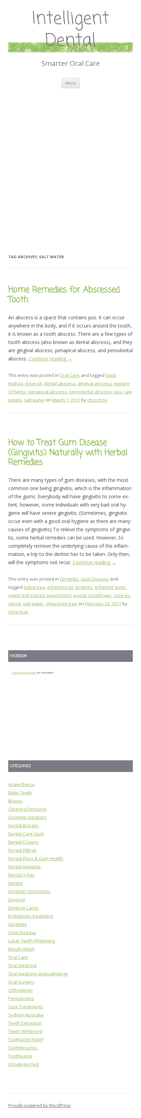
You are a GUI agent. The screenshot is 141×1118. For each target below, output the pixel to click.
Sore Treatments (25, 1006)
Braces (15, 801)
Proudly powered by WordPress (39, 1105)
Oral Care (70, 375)
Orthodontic (20, 990)
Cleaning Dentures (27, 809)
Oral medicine (22, 965)
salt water (34, 400)
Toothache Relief (25, 1039)
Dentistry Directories (29, 891)
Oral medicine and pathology (38, 974)
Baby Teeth (20, 792)
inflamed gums (110, 587)
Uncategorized (23, 1064)
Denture (16, 899)
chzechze (97, 400)
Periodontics (21, 998)
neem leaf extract (26, 595)
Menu (70, 82)
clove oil (33, 383)
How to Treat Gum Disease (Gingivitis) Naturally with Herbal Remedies (67, 453)
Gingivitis (69, 579)
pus (118, 392)
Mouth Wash (21, 949)
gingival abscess (95, 383)
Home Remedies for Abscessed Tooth (64, 295)
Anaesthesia (21, 784)
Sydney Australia (25, 1015)
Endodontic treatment (30, 916)
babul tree (34, 587)
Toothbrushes (23, 1048)
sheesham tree (61, 603)
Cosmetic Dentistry (27, 817)
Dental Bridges (23, 825)
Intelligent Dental (70, 30)
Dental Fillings (22, 850)
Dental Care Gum (26, 834)
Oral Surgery (21, 982)
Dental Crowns (23, 842)
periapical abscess (47, 392)
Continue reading (50, 358)
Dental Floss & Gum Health (35, 858)
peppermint (59, 595)
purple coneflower (92, 595)
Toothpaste (20, 1056)
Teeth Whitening (25, 1031)
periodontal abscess (90, 392)
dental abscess (60, 383)
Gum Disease (95, 579)
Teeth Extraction (25, 1023)
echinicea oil (60, 587)
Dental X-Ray (21, 875)
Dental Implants (24, 867)
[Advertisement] (70, 162)
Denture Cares (23, 908)
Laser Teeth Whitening (31, 941)
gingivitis (84, 587)
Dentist (15, 883)
